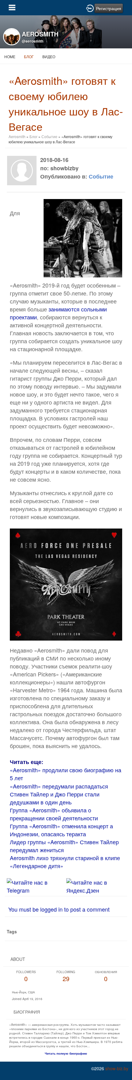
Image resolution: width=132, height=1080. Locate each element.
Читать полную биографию (66, 1053)
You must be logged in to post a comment (59, 909)
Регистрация (108, 8)
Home (9, 56)
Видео (48, 56)
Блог (29, 56)
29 (65, 976)
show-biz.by (116, 1068)
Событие (49, 136)
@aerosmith (32, 41)
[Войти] (90, 7)
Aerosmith (17, 136)
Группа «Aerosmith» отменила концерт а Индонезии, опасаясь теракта (61, 830)
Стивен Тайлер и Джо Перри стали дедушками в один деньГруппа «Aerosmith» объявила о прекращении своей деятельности (54, 806)
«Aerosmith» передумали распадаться (59, 786)
